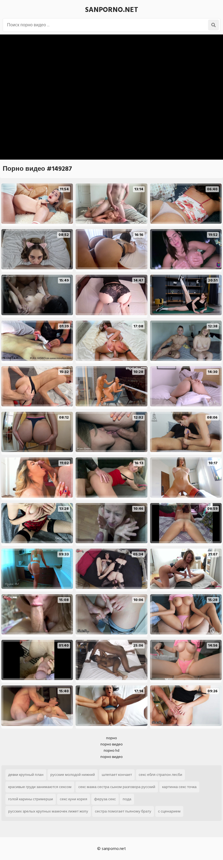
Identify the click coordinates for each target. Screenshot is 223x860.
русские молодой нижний (72, 775)
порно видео (111, 744)
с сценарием (169, 811)
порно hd (111, 750)
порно (111, 738)
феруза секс (105, 799)
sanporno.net (111, 9)
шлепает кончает (117, 775)
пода (127, 799)
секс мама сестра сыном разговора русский (116, 787)
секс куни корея (73, 799)
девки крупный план (26, 775)
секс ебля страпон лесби (160, 775)
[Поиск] (213, 25)
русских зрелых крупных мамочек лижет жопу (48, 811)
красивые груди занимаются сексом (40, 787)
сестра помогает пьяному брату (123, 811)
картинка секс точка (179, 787)
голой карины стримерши (30, 799)
